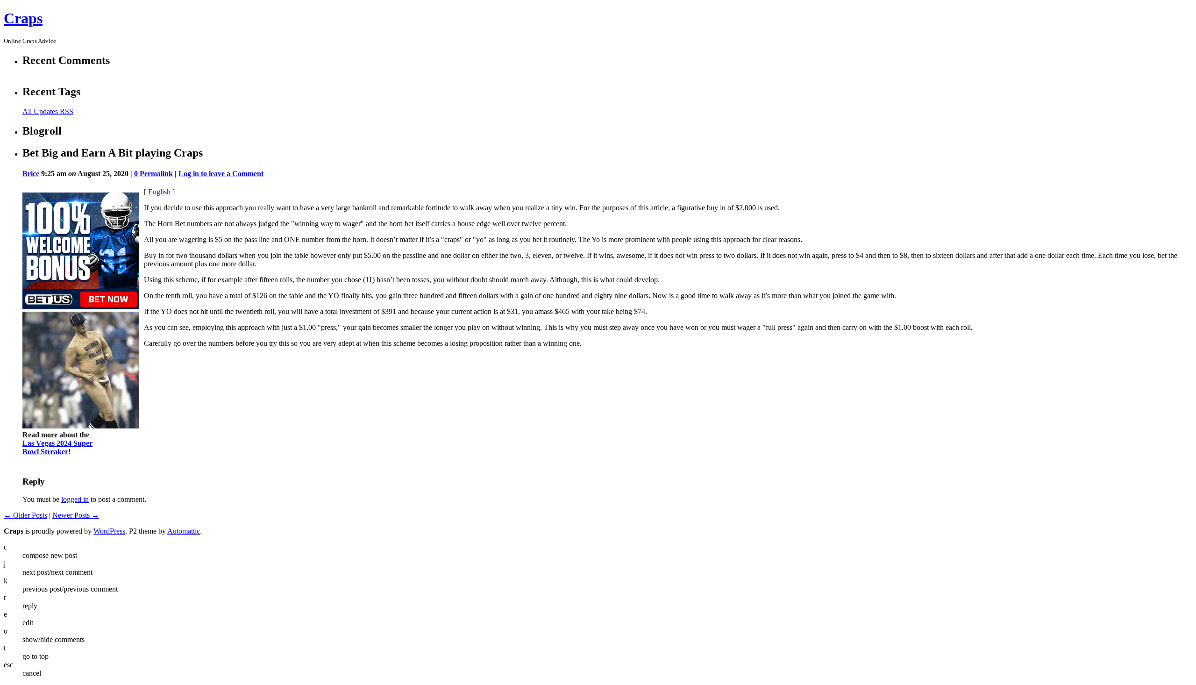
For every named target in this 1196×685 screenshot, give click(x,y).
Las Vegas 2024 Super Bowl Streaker (57, 447)
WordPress (109, 531)
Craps (23, 18)
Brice (30, 174)
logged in (75, 499)
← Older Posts (25, 515)
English (159, 192)
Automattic (183, 531)
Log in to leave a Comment (220, 174)
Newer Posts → (75, 515)
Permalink (156, 174)
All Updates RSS (47, 111)
